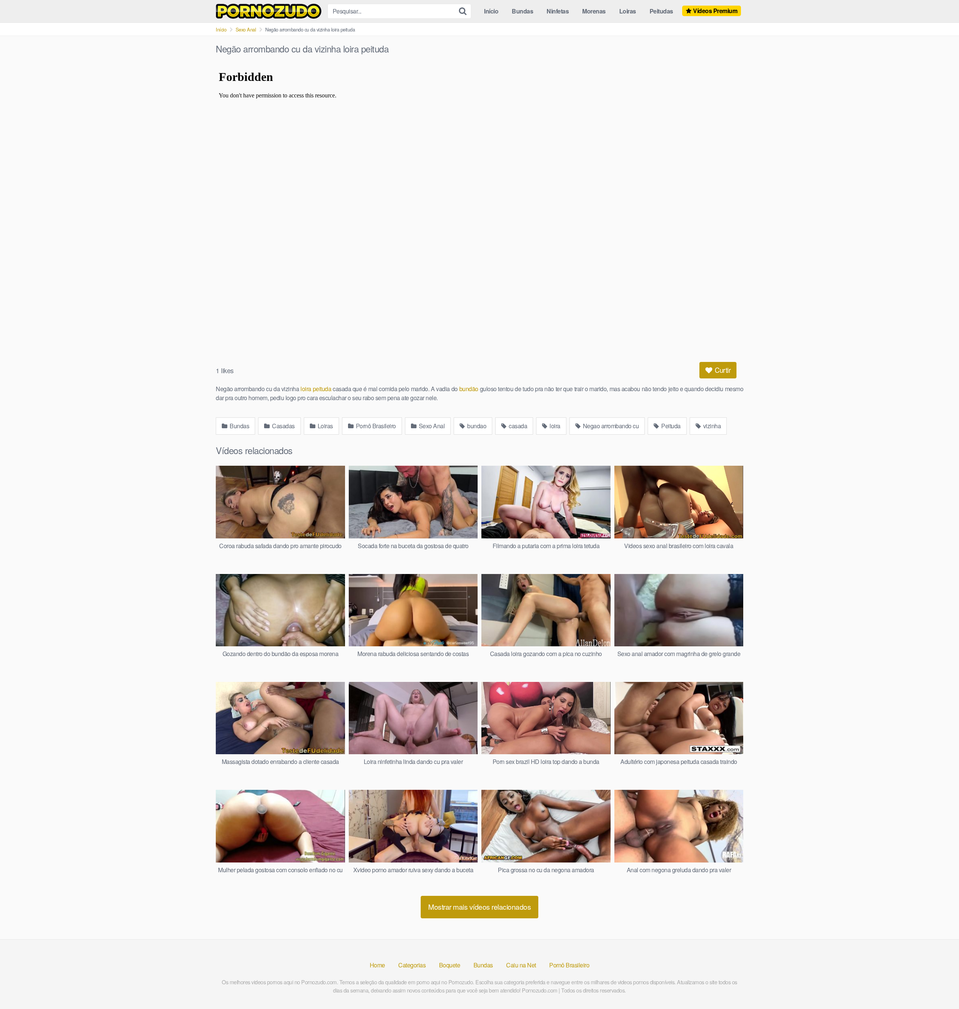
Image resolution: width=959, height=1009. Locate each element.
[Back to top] (938, 985)
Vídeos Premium (715, 10)
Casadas (283, 426)
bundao (476, 426)
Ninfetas (558, 11)
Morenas (594, 11)
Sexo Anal (246, 29)
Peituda (670, 426)
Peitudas (661, 11)
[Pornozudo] (268, 11)
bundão (468, 388)
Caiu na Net (521, 965)
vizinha (711, 426)
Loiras (627, 11)
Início (491, 11)
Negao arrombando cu (610, 426)
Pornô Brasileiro (375, 426)
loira (554, 426)
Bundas (522, 11)
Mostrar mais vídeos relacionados (479, 906)
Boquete (449, 965)
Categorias (412, 965)
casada (517, 426)
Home (377, 965)
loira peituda (315, 388)
